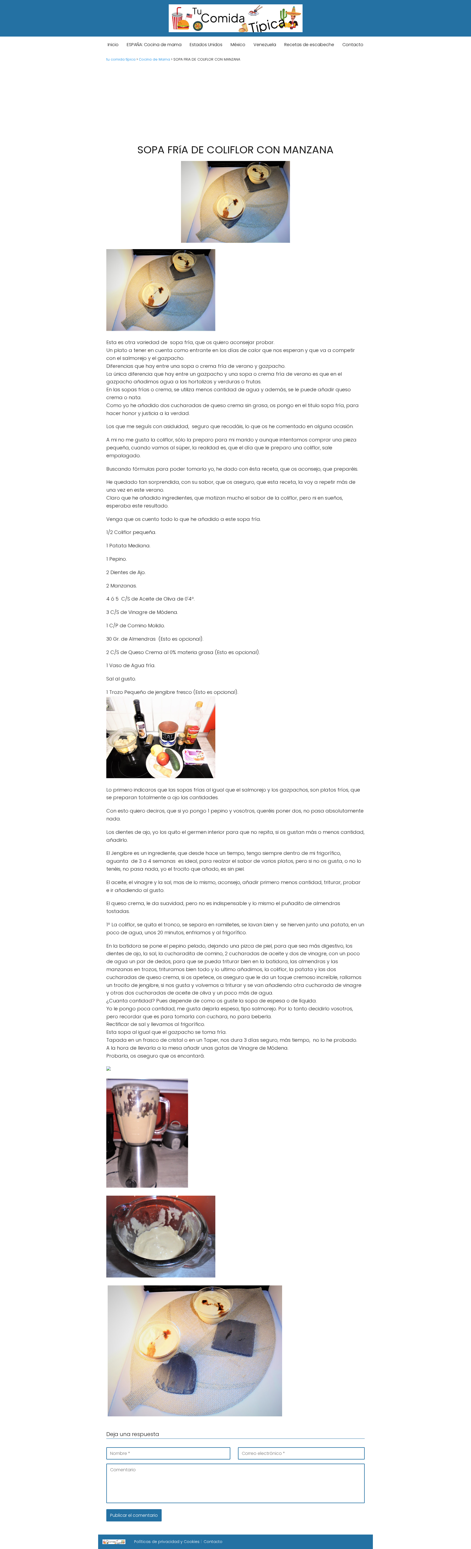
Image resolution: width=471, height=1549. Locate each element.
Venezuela (264, 44)
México (238, 44)
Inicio (113, 44)
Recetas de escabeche (309, 44)
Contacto (352, 44)
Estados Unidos (206, 44)
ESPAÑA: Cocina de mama (154, 44)
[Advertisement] (235, 102)
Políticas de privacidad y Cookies (167, 1541)
